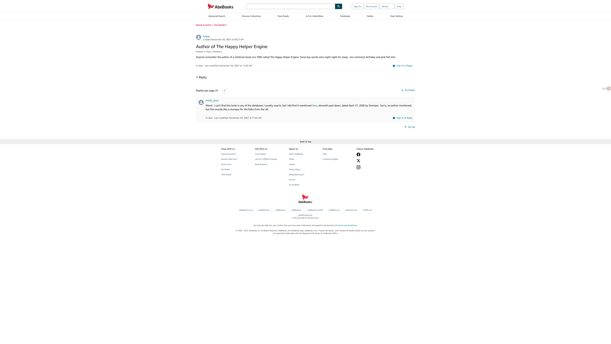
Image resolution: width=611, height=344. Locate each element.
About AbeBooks (296, 154)
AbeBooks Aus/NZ (315, 210)
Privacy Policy (295, 169)
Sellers (370, 16)
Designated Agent (296, 174)
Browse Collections (251, 16)
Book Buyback (261, 164)
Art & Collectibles (314, 16)
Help (399, 6)
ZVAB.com (367, 210)
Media (291, 159)
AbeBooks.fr (280, 210)
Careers (292, 164)
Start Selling (396, 16)
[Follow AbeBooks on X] (371, 160)
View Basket (226, 174)
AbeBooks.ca (334, 210)
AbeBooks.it (296, 210)
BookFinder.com (305, 216)
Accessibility (294, 184)
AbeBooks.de (263, 210)
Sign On (357, 6)
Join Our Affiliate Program (266, 159)
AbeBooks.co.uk (246, 210)
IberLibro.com (351, 210)
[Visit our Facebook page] (371, 154)
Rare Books (283, 16)
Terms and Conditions (347, 225)
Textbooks (345, 16)
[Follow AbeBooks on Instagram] (371, 167)
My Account (371, 6)
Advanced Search (216, 16)
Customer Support (330, 159)
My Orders (225, 169)
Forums (292, 179)
